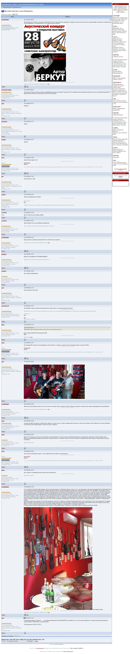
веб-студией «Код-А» (68, 651)
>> (16, 14)
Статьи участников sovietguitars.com (27, 4)
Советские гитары (6, 4)
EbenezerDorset (117, 82)
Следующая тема (16, 7)
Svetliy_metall (117, 106)
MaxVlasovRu (117, 75)
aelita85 (116, 127)
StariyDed (116, 54)
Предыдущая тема (7, 7)
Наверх (3, 86)
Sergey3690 (117, 15)
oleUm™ (26, 164)
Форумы (14, 4)
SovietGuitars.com (40, 648)
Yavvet (115, 36)
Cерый (115, 69)
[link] (49, 84)
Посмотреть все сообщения (120, 168)
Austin (115, 26)
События (41, 4)
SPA (115, 98)
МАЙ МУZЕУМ (27, 162)
